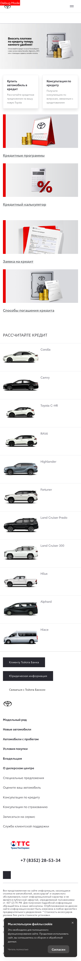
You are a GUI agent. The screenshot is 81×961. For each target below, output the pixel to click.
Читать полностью (18, 949)
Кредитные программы (24, 155)
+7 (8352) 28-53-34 (40, 860)
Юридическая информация (28, 676)
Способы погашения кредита (28, 310)
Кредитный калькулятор (24, 204)
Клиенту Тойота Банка (24, 662)
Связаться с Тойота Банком (27, 689)
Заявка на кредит (18, 261)
